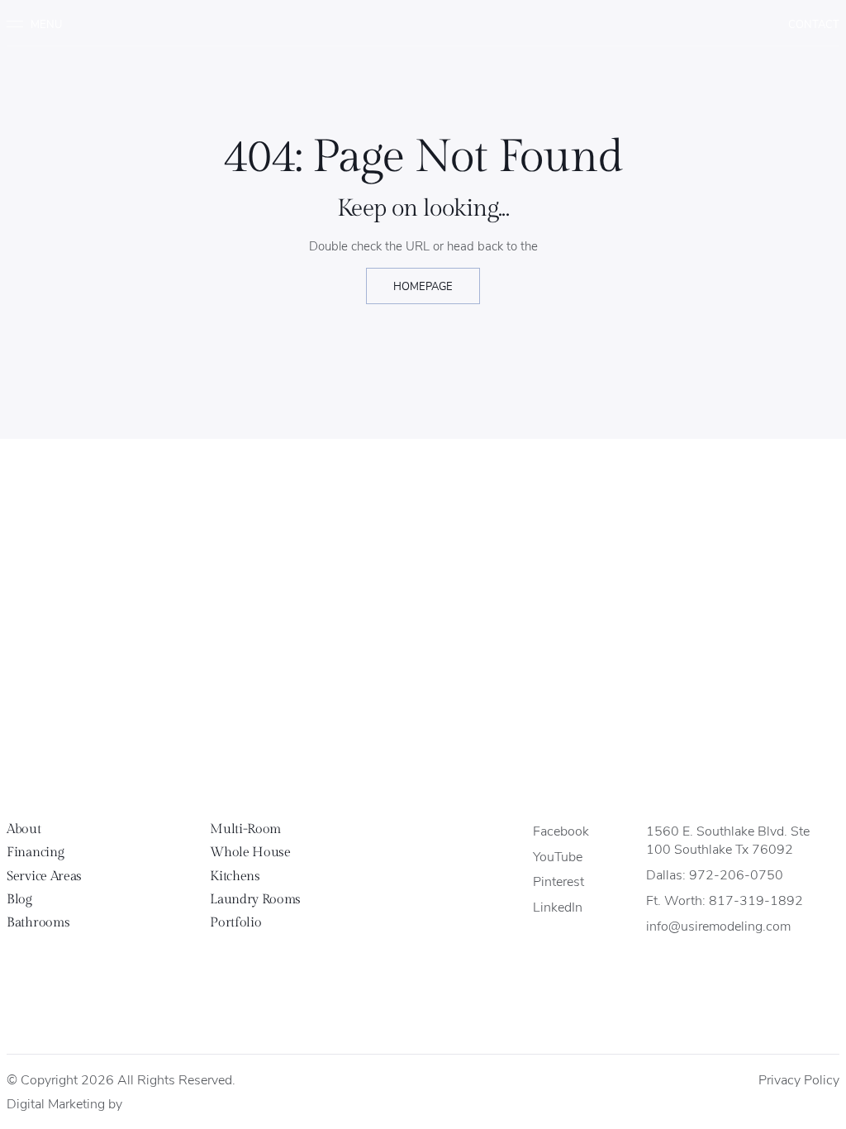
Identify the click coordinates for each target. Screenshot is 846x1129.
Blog (19, 899)
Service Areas (44, 876)
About (23, 829)
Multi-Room (245, 829)
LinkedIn (557, 906)
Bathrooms (38, 923)
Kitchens (234, 876)
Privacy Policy (798, 1079)
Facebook (561, 830)
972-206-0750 (736, 874)
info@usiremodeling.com (718, 925)
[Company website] (140, 1104)
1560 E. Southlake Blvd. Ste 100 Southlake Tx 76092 (728, 840)
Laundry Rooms (255, 899)
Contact (813, 24)
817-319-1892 (756, 899)
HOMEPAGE (423, 286)
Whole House (250, 852)
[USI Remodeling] (423, 749)
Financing (35, 852)
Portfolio (235, 923)
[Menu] (40, 24)
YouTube (557, 856)
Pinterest (558, 880)
